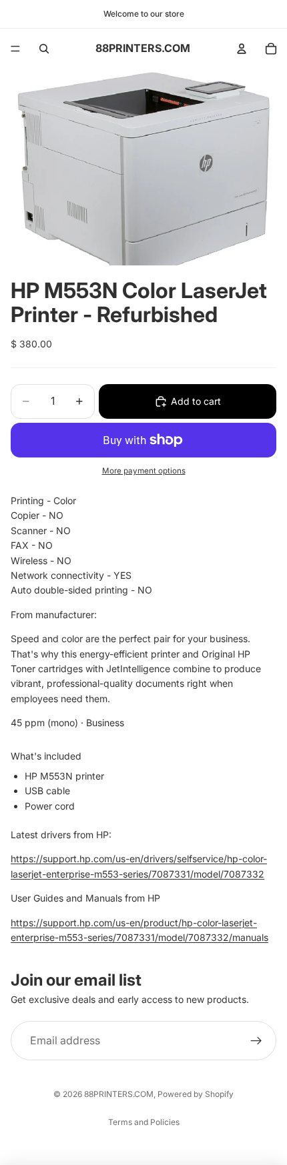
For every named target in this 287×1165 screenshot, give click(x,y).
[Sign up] (256, 1041)
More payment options (144, 470)
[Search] (44, 48)
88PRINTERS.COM (119, 1094)
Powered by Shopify (196, 1094)
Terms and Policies (144, 1122)
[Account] (241, 48)
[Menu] (15, 48)
